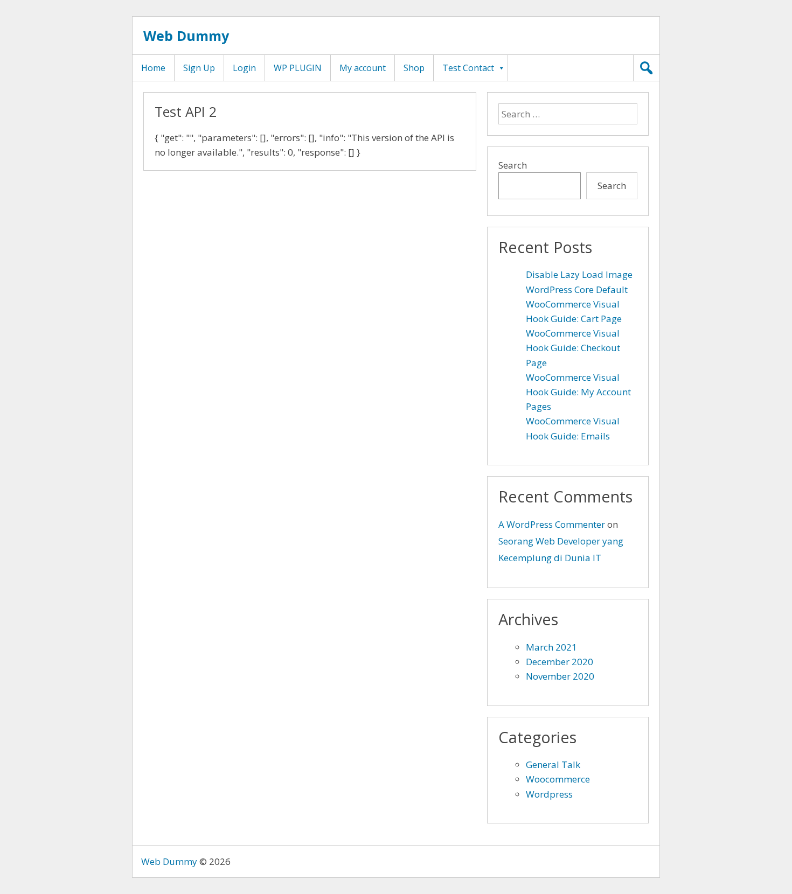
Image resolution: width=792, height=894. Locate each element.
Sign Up (199, 68)
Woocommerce (558, 779)
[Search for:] (567, 113)
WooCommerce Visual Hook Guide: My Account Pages (578, 392)
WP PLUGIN (298, 68)
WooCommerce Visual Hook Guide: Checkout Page (573, 347)
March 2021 (551, 647)
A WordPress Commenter (551, 524)
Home (153, 68)
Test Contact (468, 68)
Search (512, 165)
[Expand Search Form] (646, 68)
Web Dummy (186, 35)
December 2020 (559, 661)
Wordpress (549, 794)
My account (362, 68)
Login (244, 68)
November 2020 (560, 676)
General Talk (553, 764)
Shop (414, 68)
